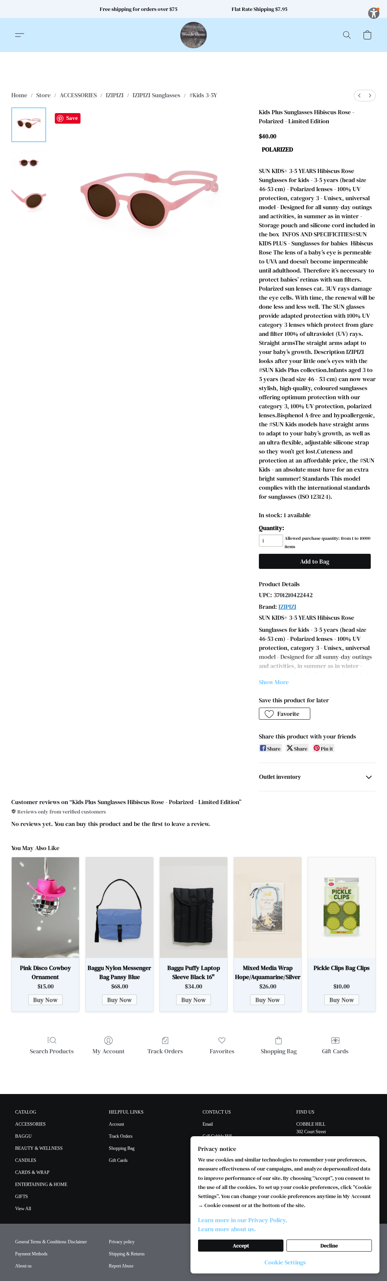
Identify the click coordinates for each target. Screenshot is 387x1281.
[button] (193, 35)
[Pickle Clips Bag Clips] (341, 907)
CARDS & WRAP (32, 1172)
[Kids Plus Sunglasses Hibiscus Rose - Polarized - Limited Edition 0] (28, 124)
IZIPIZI (115, 95)
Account (116, 1124)
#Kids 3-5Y (203, 95)
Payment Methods (31, 1253)
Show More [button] (274, 682)
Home (19, 95)
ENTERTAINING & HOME (41, 1184)
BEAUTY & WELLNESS (39, 1148)
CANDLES (25, 1160)
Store (43, 95)
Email (208, 1124)
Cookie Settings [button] (285, 1262)
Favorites (222, 1051)
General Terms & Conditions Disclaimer (51, 1241)
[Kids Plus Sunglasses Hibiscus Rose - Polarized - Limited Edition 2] (28, 200)
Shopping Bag (279, 1051)
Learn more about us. (227, 1229)
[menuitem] (359, 95)
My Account (109, 1051)
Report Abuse (121, 1266)
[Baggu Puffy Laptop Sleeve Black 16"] (193, 907)
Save (72, 118)
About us (23, 1266)
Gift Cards (335, 1051)
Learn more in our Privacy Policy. (242, 1220)
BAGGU (23, 1136)
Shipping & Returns (127, 1253)
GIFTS (21, 1196)
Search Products (52, 1051)
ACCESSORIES (78, 95)
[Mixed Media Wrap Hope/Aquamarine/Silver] (267, 907)
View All (23, 1208)
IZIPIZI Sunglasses (156, 95)
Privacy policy (122, 1241)
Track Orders (165, 1051)
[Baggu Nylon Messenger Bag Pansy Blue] (119, 907)
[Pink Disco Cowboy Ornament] (45, 907)
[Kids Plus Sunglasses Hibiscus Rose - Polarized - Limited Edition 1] (28, 162)
